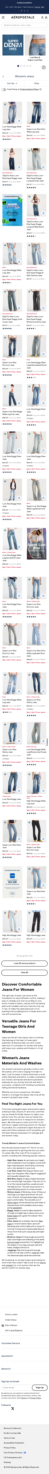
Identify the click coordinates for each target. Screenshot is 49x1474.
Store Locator (11, 1315)
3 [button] (27, 11)
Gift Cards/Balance (13, 1331)
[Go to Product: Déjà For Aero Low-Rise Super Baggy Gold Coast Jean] (12, 329)
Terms (23, 1398)
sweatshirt (17, 1208)
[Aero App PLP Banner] (12, 898)
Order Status (10, 1320)
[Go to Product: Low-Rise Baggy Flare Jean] (37, 419)
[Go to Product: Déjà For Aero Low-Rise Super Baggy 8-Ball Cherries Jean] (37, 282)
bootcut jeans (13, 1242)
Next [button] (43, 67)
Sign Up (40, 1388)
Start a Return (10, 1325)
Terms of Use (9, 1438)
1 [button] (21, 11)
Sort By (10, 83)
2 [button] (24, 11)
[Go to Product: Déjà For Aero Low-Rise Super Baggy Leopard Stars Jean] (37, 188)
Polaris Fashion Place (29, 89)
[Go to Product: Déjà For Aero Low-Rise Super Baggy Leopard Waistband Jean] (37, 236)
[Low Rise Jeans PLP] (37, 559)
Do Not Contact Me (12, 1433)
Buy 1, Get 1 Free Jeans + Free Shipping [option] (24, 7)
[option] (13, 45)
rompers (9, 1265)
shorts (43, 1263)
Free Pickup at (23, 89)
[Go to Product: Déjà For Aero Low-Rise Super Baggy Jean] (12, 185)
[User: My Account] (42, 17)
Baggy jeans (12, 1216)
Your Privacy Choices (13, 1453)
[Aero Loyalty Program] (12, 225)
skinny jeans (12, 1203)
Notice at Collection (12, 1428)
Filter (36, 83)
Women (37, 7)
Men (42, 7)
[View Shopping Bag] (46, 17)
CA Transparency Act (13, 1458)
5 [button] (30, 63)
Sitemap (7, 1462)
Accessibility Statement (14, 1443)
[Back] (3, 76)
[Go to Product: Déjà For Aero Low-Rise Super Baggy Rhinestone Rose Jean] (37, 329)
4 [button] (27, 63)
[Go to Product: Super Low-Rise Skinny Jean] (37, 710)
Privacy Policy (35, 1398)
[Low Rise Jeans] (35, 45)
